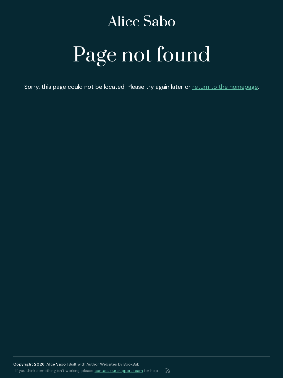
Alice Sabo (141, 22)
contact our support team (119, 370)
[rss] (168, 370)
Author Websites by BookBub (113, 364)
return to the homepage (225, 87)
